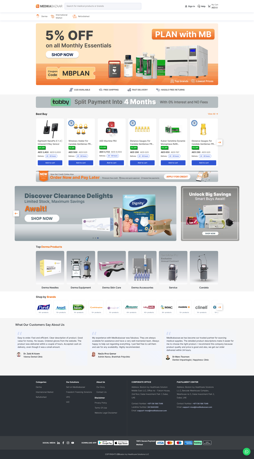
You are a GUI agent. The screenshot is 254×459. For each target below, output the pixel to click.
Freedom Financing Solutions (79, 392)
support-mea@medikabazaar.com (152, 410)
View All (211, 114)
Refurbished (41, 397)
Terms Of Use (101, 408)
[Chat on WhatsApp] (246, 451)
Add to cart (50, 163)
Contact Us (101, 392)
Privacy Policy (101, 403)
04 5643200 (153, 407)
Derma (39, 387)
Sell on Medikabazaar (75, 387)
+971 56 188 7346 (155, 403)
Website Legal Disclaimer (106, 413)
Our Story (100, 387)
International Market (45, 392)
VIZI (67, 402)
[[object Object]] (219, 142)
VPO (68, 397)
